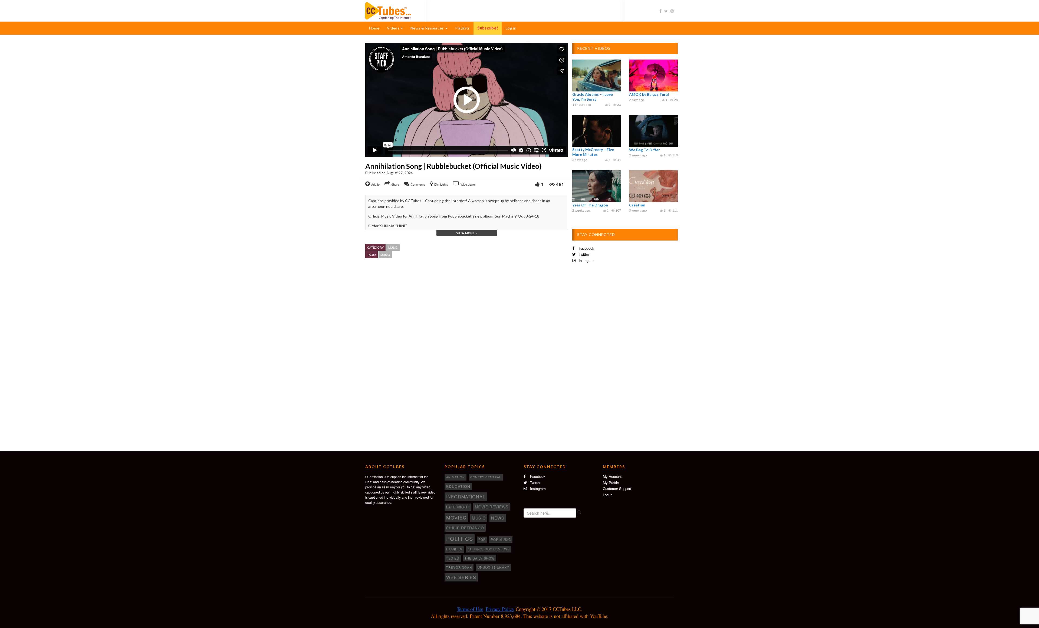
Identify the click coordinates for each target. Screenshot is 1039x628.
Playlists (462, 28)
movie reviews (491, 506)
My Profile (611, 482)
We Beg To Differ (644, 149)
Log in (511, 28)
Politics (459, 538)
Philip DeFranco (465, 527)
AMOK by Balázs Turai (649, 94)
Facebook (586, 248)
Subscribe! (487, 28)
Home (374, 28)
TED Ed (452, 558)
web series (461, 577)
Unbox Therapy (493, 567)
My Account (612, 476)
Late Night (457, 506)
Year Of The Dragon (590, 205)
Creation (637, 205)
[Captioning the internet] (391, 10)
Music (393, 247)
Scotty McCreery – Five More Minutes (593, 152)
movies (456, 517)
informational (465, 496)
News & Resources (427, 28)
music (385, 254)
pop (481, 539)
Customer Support (617, 488)
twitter (583, 254)
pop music (501, 539)
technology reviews (489, 549)
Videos (393, 28)
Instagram (586, 260)
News (497, 518)
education (458, 486)
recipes (454, 549)
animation (455, 477)
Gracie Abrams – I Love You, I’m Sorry (592, 96)
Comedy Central (485, 477)
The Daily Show (480, 558)
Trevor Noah (459, 567)
